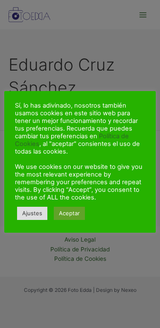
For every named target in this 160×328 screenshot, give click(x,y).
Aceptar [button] (69, 213)
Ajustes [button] (32, 213)
